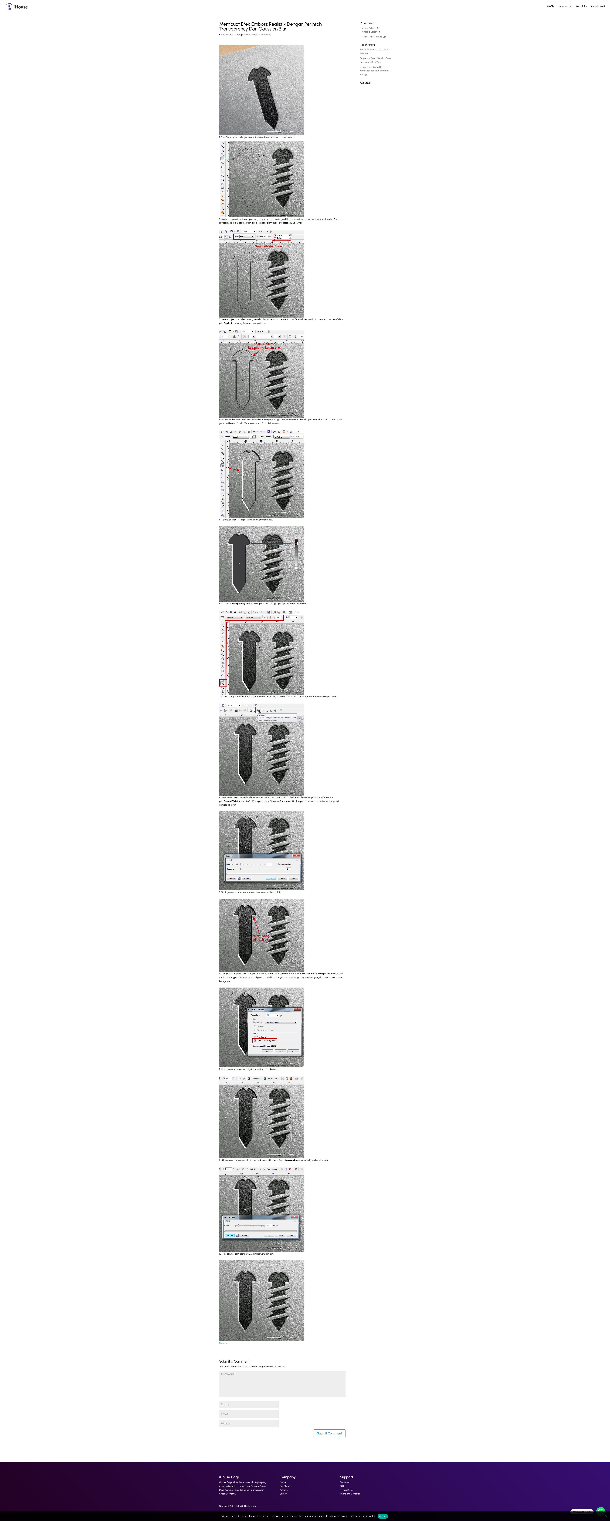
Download (345, 1482)
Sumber (223, 1343)
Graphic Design (249, 34)
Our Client (285, 1486)
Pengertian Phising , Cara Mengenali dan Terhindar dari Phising (374, 71)
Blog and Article (367, 28)
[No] (606, 1516)
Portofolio (581, 6)
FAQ (342, 1486)
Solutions (563, 6)
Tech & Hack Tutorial (372, 36)
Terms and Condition (350, 1493)
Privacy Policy (346, 1490)
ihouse (225, 34)
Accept (382, 1516)
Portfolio (284, 1490)
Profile (550, 6)
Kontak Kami (598, 6)
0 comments (265, 34)
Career (283, 1493)
